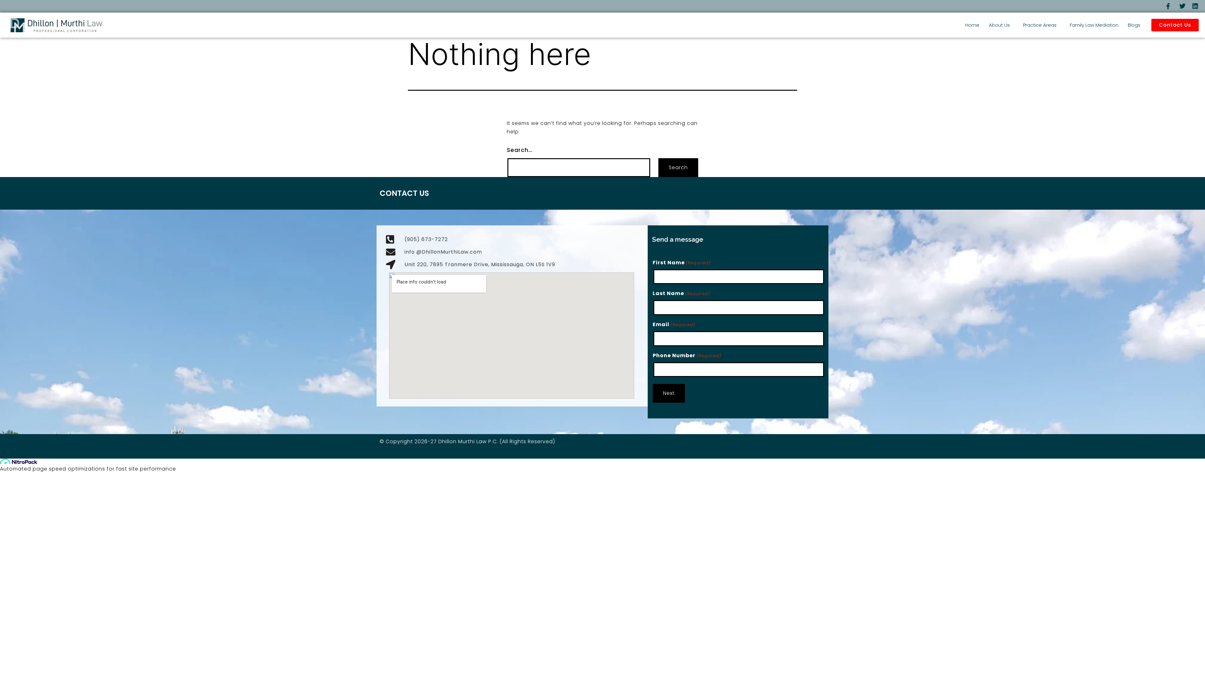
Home (972, 25)
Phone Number (687, 355)
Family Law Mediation (1094, 25)
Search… (520, 150)
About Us (999, 25)
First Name (682, 262)
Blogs (1134, 25)
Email (674, 324)
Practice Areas (1040, 25)
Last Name (681, 293)
